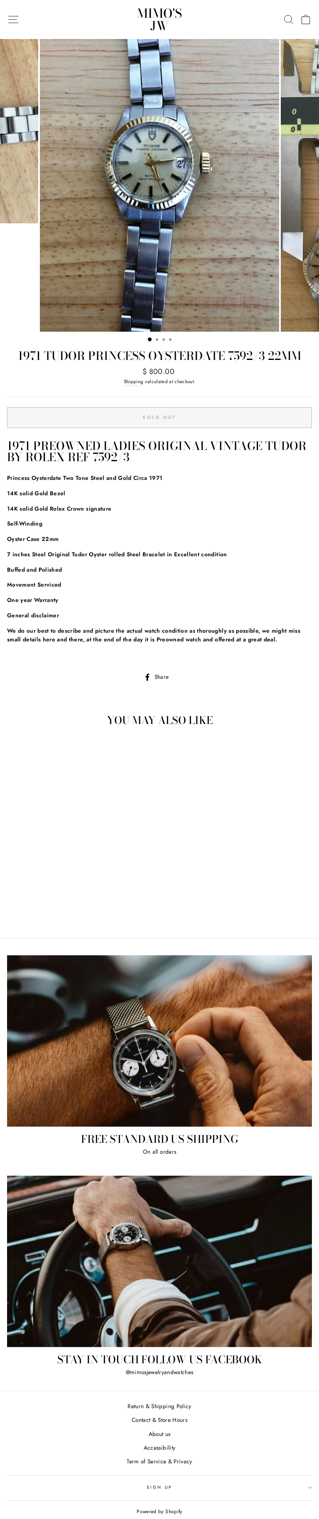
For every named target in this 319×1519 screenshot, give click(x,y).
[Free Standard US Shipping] (159, 1041)
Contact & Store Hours (159, 1420)
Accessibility (159, 1447)
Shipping (134, 381)
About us (160, 1434)
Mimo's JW (159, 19)
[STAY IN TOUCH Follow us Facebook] (159, 1261)
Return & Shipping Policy (159, 1406)
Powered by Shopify (159, 1511)
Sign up (159, 1487)
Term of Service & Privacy (159, 1461)
